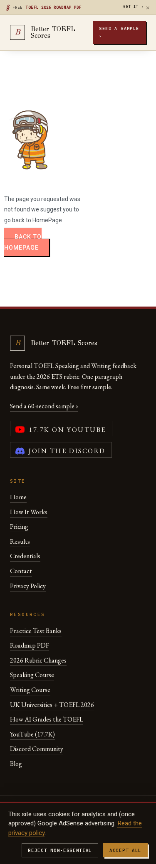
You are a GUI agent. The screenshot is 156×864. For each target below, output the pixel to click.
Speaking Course (32, 674)
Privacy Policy (28, 586)
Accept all (125, 850)
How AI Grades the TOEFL (46, 719)
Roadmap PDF (29, 645)
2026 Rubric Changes (38, 660)
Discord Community (36, 748)
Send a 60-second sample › (44, 406)
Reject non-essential (60, 850)
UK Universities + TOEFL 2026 (52, 704)
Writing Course (30, 689)
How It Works (28, 512)
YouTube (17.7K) (32, 734)
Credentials (25, 556)
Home (18, 497)
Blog (16, 763)
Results (20, 541)
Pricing (19, 526)
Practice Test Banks (36, 630)
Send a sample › (119, 32)
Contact (21, 571)
